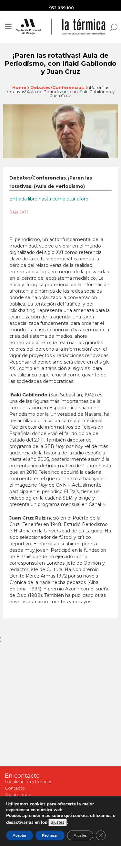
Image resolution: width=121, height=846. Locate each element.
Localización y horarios (28, 781)
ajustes (57, 822)
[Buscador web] (111, 27)
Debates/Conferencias (57, 87)
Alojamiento (17, 794)
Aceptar (19, 835)
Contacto (15, 788)
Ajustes (80, 835)
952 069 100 (61, 7)
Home (19, 87)
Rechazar (50, 835)
